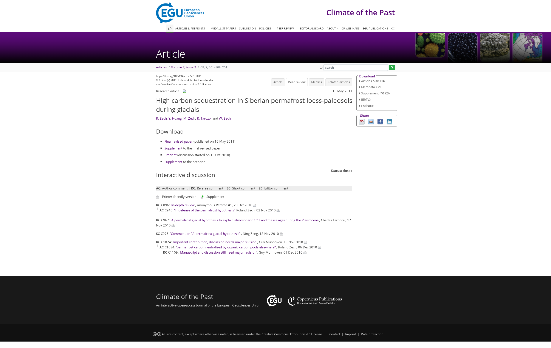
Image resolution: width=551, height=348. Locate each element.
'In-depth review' (183, 205)
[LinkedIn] (389, 121)
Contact (334, 334)
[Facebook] (380, 121)
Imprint (350, 334)
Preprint (170, 155)
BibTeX (366, 99)
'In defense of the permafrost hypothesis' (204, 210)
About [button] (331, 28)
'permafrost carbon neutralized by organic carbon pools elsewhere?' (226, 247)
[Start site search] (392, 67)
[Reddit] (371, 121)
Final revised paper (178, 141)
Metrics (316, 82)
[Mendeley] (362, 121)
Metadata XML (371, 87)
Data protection (372, 334)
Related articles (339, 82)
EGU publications (375, 28)
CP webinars (350, 28)
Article (278, 82)
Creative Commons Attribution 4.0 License (292, 334)
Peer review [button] (285, 28)
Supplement (173, 148)
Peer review (296, 82)
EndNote (367, 106)
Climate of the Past (360, 12)
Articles (161, 67)
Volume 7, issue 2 (183, 67)
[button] (321, 67)
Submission (247, 28)
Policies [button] (265, 28)
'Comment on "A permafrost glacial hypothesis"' (205, 233)
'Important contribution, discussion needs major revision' (215, 242)
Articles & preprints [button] (190, 28)
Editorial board (311, 28)
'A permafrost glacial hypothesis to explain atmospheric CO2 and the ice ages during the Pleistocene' (245, 220)
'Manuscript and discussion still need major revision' (218, 252)
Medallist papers (223, 28)
